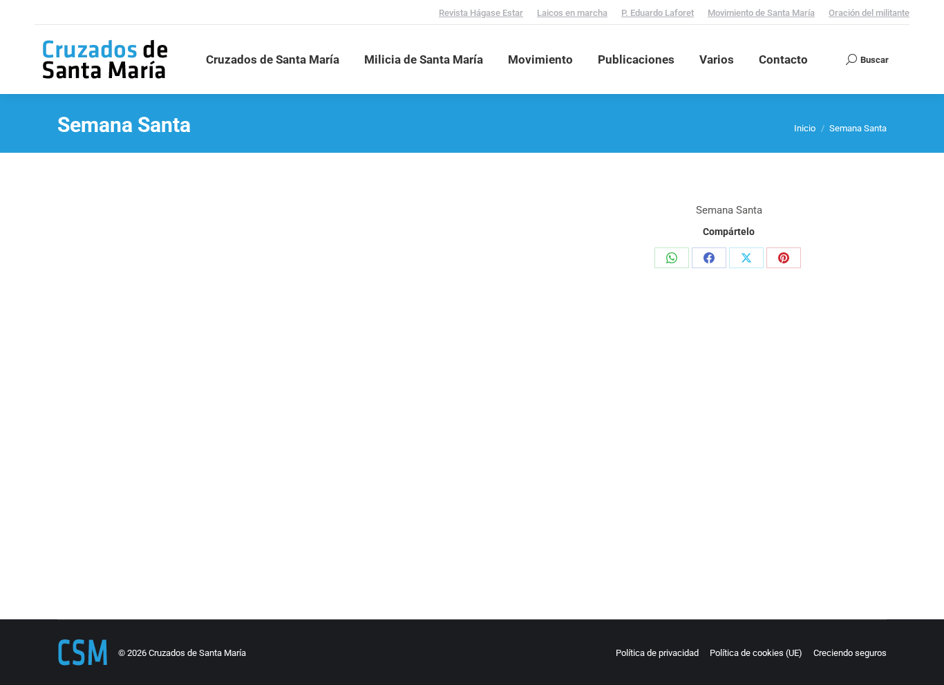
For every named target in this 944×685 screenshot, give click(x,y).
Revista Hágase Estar (481, 13)
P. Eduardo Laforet (657, 13)
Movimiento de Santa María (761, 13)
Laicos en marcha (572, 13)
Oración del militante (869, 13)
